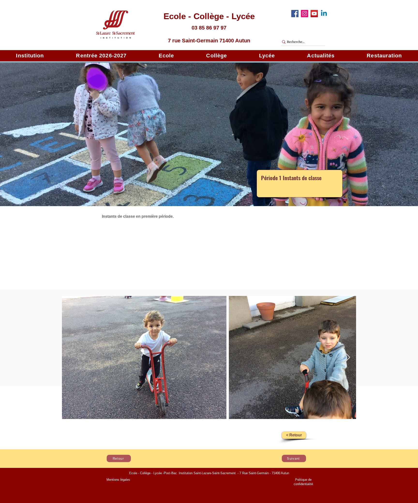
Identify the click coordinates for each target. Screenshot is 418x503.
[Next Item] (348, 357)
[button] (30, 55)
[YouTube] (314, 13)
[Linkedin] (324, 13)
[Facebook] (295, 13)
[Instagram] (304, 13)
